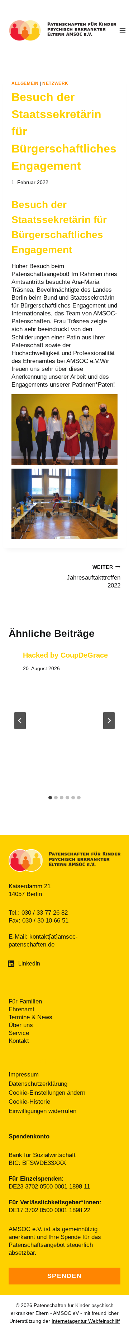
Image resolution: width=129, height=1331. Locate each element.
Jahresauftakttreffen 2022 (93, 576)
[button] (64, 429)
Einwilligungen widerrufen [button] (42, 1111)
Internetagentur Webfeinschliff (86, 1321)
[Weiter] (109, 720)
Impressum (24, 1074)
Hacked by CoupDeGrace (65, 655)
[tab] (50, 797)
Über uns (21, 1025)
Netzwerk (55, 83)
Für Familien (25, 1001)
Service (19, 1033)
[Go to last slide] (20, 720)
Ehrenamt (21, 1009)
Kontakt (19, 1040)
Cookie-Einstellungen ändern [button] (47, 1092)
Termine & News (30, 1017)
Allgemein (24, 83)
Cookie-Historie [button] (29, 1101)
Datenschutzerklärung (38, 1083)
